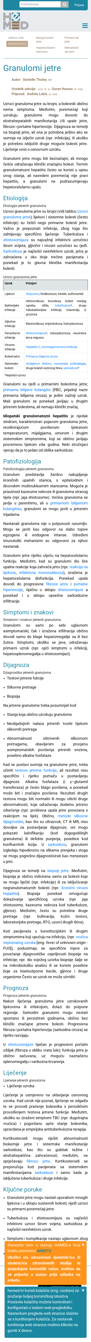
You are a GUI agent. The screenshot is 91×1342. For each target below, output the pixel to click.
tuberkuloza (63, 305)
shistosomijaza (16, 240)
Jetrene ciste (16, 37)
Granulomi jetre (17, 43)
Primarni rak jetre (72, 39)
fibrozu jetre (38, 1161)
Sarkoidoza (12, 251)
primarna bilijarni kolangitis (27, 390)
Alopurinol (32, 294)
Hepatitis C (33, 347)
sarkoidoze (44, 1172)
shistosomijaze (70, 589)
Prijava (79, 5)
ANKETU (44, 1251)
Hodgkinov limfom (38, 363)
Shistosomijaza (36, 333)
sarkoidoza (70, 368)
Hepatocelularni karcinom (45, 49)
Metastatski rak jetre (72, 49)
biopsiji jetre (58, 870)
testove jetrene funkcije (36, 770)
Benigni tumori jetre (44, 39)
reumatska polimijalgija (70, 363)
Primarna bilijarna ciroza (42, 356)
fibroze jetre (57, 584)
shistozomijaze (20, 1044)
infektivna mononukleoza (41, 572)
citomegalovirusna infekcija (59, 347)
